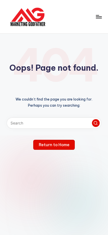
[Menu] (98, 16)
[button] (96, 123)
